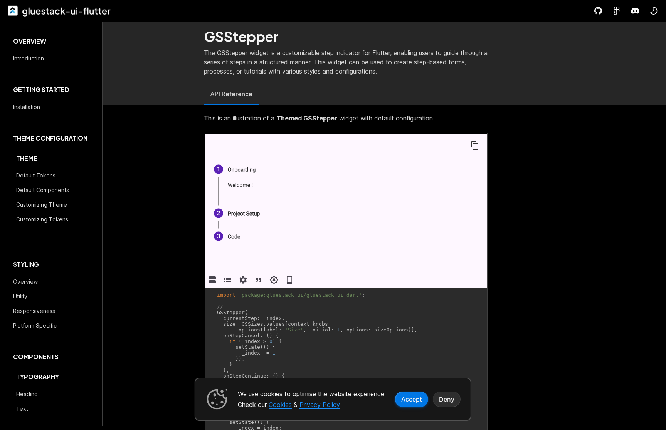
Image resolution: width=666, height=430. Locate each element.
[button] (653, 10)
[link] (12, 10)
